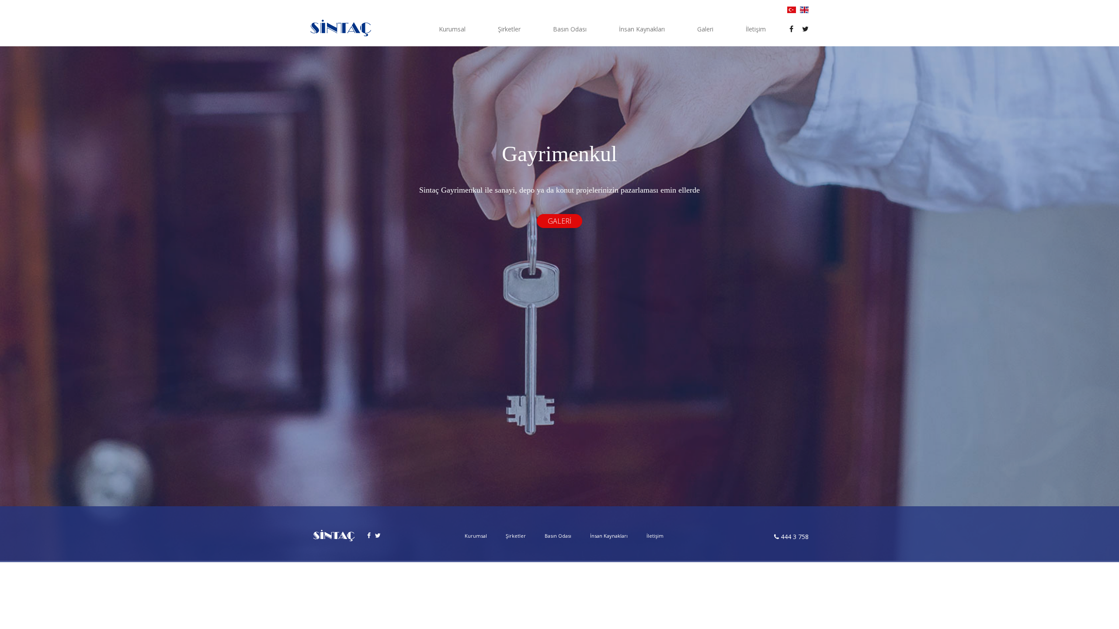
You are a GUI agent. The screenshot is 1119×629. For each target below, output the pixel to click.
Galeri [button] (705, 29)
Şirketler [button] (509, 29)
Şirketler (516, 535)
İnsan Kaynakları (642, 29)
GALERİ (559, 221)
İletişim (756, 29)
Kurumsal (476, 535)
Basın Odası (570, 29)
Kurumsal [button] (452, 29)
